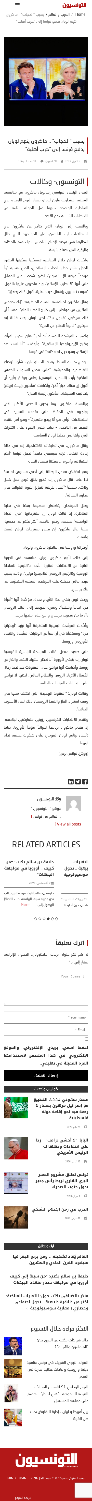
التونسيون (51, 161)
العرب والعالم (59, 15)
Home (80, 15)
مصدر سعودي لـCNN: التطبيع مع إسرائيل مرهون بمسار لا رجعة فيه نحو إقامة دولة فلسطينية (61, 1109)
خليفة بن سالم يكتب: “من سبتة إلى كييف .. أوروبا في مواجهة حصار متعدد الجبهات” (47, 1279)
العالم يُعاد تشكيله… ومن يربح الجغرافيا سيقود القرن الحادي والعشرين (50, 1259)
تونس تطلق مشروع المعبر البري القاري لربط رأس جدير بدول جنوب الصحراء (62, 1181)
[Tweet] (78, 781)
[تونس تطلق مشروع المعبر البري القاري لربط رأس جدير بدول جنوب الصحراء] (16, 1184)
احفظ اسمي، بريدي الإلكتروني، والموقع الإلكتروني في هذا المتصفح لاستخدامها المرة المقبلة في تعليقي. (46, 1055)
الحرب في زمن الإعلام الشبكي (60, 1209)
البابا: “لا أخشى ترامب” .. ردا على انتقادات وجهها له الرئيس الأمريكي (62, 1146)
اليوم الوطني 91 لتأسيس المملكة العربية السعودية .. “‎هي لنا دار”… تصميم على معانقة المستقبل (57, 1394)
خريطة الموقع (23, 1498)
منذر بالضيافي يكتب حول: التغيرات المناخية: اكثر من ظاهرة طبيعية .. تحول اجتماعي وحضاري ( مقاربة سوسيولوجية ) (47, 871)
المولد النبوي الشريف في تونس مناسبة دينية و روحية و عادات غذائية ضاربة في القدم (57, 1370)
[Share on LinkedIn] (71, 781)
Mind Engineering (22, 1478)
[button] (16, 4)
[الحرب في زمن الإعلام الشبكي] (16, 1218)
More (75, 911)
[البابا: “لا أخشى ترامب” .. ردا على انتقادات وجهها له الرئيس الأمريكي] (16, 1149)
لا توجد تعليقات (27, 161)
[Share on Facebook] (85, 781)
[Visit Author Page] (73, 810)
